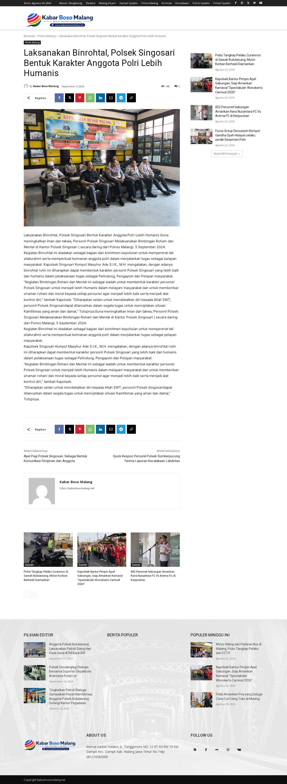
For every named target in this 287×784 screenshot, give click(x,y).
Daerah (29, 564)
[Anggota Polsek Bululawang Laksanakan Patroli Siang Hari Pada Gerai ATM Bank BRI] (35, 649)
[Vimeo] (254, 3)
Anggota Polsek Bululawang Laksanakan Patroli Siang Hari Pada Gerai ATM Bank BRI (70, 648)
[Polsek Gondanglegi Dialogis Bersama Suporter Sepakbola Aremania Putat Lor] (35, 672)
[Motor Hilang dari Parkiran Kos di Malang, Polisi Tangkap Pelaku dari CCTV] (201, 649)
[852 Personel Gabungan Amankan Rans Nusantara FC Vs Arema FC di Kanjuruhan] (155, 549)
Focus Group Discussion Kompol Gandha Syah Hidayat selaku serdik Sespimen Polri (237, 135)
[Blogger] (195, 749)
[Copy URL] (131, 97)
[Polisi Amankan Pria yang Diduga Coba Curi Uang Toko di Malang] (201, 699)
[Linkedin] (100, 97)
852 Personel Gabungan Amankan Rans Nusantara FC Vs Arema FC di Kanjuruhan (153, 575)
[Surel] (110, 97)
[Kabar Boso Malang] (27, 86)
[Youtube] (260, 3)
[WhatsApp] (90, 97)
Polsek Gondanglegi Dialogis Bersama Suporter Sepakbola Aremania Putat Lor (70, 671)
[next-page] (34, 595)
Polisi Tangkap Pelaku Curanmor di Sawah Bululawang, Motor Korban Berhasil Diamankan (46, 575)
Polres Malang (47, 36)
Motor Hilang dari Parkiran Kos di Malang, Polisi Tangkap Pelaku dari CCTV (238, 648)
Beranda (29, 36)
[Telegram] (121, 97)
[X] (248, 3)
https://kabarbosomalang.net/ (77, 488)
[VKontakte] (239, 749)
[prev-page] (26, 595)
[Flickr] (217, 749)
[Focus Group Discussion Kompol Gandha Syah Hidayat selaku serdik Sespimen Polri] (201, 136)
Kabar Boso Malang (46, 86)
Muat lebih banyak (225, 153)
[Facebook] (235, 3)
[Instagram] (242, 3)
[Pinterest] (79, 97)
